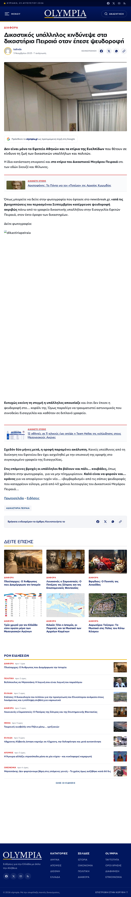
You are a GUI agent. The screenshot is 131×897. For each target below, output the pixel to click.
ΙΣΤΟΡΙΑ (82, 859)
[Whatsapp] (116, 51)
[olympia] (65, 14)
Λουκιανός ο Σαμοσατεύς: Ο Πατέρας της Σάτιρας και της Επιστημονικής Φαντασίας (63, 584)
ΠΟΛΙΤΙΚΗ (83, 871)
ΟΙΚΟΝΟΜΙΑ (85, 865)
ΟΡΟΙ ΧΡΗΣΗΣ (113, 865)
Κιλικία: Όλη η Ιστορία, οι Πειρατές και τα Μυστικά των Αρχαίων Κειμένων (63, 628)
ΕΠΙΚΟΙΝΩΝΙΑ (113, 877)
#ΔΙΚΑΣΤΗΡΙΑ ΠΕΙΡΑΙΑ (18, 508)
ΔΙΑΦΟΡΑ (11, 27)
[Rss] (124, 3)
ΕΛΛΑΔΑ (55, 877)
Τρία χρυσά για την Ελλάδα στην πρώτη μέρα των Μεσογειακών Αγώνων (21, 628)
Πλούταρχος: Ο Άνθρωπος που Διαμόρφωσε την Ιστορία (22, 583)
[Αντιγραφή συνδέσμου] (124, 51)
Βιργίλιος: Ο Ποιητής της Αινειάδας (104, 583)
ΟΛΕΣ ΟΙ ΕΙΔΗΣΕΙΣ (65, 783)
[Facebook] (108, 3)
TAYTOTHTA (112, 859)
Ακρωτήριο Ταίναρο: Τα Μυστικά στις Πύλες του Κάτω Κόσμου (107, 628)
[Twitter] (113, 3)
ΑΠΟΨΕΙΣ (55, 865)
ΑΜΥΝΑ (54, 859)
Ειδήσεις (33, 498)
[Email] (119, 3)
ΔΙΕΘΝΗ (55, 871)
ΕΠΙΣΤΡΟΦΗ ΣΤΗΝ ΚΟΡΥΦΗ (111, 892)
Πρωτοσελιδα (14, 498)
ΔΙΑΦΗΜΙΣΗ (112, 871)
